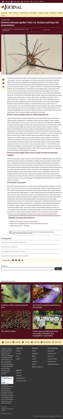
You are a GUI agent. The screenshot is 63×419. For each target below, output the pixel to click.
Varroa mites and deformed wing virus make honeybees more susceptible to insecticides (45, 333)
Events (47, 13)
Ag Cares (18, 350)
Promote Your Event (21, 380)
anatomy (15, 232)
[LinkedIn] (3, 86)
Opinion (3, 15)
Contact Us (19, 375)
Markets (59, 13)
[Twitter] (3, 83)
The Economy (24, 233)
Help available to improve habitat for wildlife (13, 251)
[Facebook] (3, 79)
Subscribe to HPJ (52, 353)
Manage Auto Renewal (53, 364)
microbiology (51, 232)
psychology (18, 233)
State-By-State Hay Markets (9, 247)
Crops (10, 13)
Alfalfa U (34, 356)
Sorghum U (34, 361)
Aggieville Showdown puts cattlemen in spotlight (15, 256)
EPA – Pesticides (24, 225)
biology (19, 232)
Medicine (45, 232)
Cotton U (34, 358)
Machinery (53, 13)
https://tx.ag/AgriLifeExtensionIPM (47, 214)
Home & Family (24, 13)
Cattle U (34, 350)
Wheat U (34, 364)
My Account (50, 356)
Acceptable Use (52, 416)
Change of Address (52, 358)
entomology (39, 232)
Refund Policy (59, 416)
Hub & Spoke (8, 413)
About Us (18, 372)
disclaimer (8, 403)
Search (58, 269)
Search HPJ (4, 266)
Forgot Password (52, 361)
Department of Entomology (26, 89)
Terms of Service (37, 416)
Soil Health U (35, 353)
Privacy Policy (45, 416)
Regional (41, 13)
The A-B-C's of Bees (8, 331)
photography (12, 233)
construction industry (31, 232)
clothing (23, 232)
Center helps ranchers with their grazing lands (14, 242)
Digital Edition (51, 350)
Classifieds (4, 13)
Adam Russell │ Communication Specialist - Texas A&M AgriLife (15, 30)
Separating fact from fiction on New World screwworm (33, 223)
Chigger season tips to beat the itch (28, 221)
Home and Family (5, 20)
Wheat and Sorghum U (37, 366)
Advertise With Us (20, 378)
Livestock (16, 13)
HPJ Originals (33, 13)
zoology (30, 233)
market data (5, 386)
